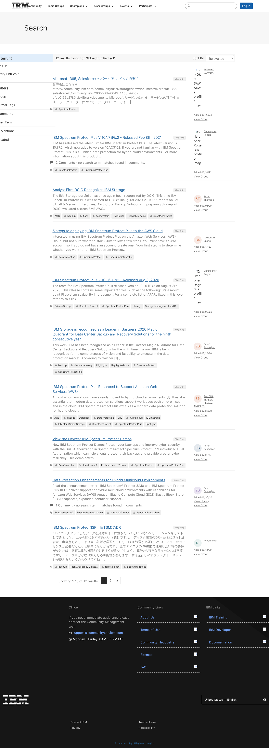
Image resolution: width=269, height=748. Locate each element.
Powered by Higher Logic (134, 743)
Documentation (220, 642)
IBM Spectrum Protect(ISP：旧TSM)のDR (87, 527)
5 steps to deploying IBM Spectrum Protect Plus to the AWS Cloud (108, 231)
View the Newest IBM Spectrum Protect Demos (92, 439)
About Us (147, 617)
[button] (79, 6)
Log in (246, 5)
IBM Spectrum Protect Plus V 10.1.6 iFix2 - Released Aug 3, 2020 (106, 280)
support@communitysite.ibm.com (98, 633)
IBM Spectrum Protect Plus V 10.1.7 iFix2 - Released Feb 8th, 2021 (107, 137)
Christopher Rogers (210, 133)
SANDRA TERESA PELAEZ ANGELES (203, 401)
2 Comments (66, 162)
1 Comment (65, 505)
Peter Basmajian (209, 346)
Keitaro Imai (210, 540)
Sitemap (146, 655)
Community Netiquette (157, 642)
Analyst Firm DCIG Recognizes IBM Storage (89, 190)
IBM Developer (220, 630)
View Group (201, 119)
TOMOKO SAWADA (209, 71)
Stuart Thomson (209, 198)
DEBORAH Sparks (209, 239)
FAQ (143, 667)
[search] (189, 6)
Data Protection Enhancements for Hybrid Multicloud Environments (109, 480)
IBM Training (218, 617)
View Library (201, 501)
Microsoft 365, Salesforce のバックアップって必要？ (96, 79)
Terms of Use (150, 630)
